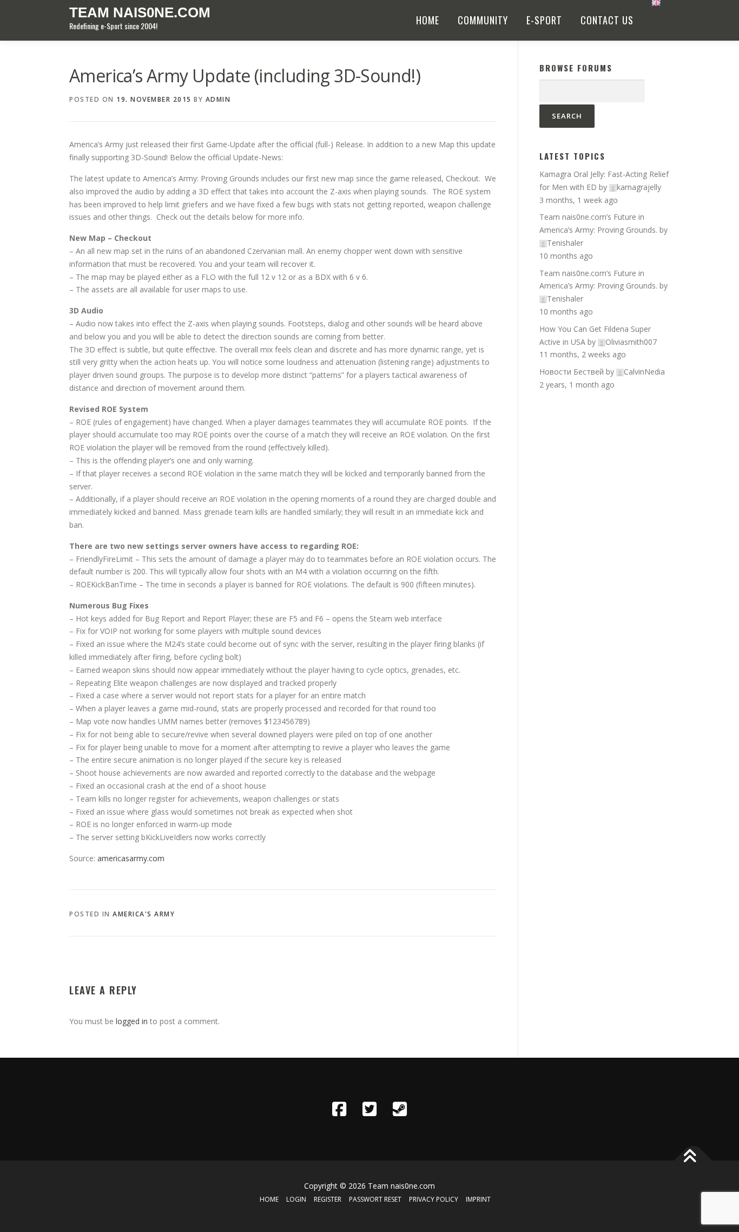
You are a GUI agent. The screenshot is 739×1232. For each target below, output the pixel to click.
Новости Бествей (571, 371)
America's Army (144, 914)
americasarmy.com (130, 858)
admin (218, 99)
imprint (478, 1199)
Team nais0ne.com (139, 12)
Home (427, 20)
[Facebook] (339, 1109)
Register (327, 1199)
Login (296, 1199)
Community (483, 20)
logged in (132, 1021)
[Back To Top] (693, 1160)
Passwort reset (375, 1199)
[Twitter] (369, 1109)
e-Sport (544, 20)
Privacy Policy (433, 1199)
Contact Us (607, 20)
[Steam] (400, 1109)
